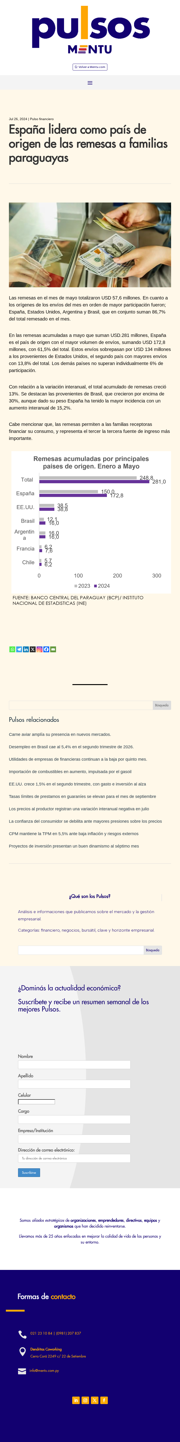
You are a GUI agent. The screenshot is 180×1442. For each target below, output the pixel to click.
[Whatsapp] (12, 649)
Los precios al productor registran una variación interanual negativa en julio (79, 809)
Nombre (25, 1056)
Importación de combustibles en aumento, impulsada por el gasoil (70, 771)
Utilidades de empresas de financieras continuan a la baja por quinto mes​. (78, 759)
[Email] (53, 649)
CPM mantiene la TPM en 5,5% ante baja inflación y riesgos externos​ (74, 833)
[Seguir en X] (94, 1400)
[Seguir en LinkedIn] (76, 1400)
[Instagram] (39, 649)
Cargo (23, 1111)
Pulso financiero (42, 119)
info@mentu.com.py (44, 1370)
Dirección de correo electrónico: (46, 1150)
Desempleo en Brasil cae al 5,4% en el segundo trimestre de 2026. (71, 747)
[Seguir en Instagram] (85, 1400)
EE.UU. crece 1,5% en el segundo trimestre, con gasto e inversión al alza (77, 784)
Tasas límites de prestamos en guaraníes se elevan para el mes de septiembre (82, 796)
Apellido (25, 1076)
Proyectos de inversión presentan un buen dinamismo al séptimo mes (74, 846)
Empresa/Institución (35, 1131)
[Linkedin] (26, 649)
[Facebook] (46, 649)
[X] (33, 649)
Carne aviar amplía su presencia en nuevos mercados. (60, 734)
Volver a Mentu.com (92, 67)
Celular (24, 1095)
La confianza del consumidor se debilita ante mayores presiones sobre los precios (85, 821)
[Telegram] (19, 649)
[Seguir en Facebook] (104, 1400)
